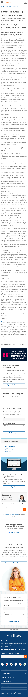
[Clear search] (23, 425)
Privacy (7, 693)
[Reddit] (20, 664)
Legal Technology (8, 449)
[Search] (25, 2)
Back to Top (14, 629)
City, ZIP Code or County (9, 423)
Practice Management (10, 446)
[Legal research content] (25, 681)
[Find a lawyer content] (25, 673)
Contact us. (6, 646)
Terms (2, 693)
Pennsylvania (8, 6)
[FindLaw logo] (7, 2)
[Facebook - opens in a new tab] (2, 664)
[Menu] (2, 2)
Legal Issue (6, 417)
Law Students (7, 451)
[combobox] (14, 419)
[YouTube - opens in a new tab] (7, 664)
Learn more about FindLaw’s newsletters (10, 514)
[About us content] (25, 669)
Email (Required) (5, 507)
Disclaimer (13, 693)
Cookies (19, 693)
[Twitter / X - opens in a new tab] (11, 664)
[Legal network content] (25, 686)
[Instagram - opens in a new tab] (16, 664)
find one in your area (21, 556)
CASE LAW (2, 6)
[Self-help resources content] (25, 677)
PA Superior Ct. (16, 6)
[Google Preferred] (25, 664)
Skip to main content (14, 1)
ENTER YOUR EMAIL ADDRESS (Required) (10, 653)
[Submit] (24, 509)
